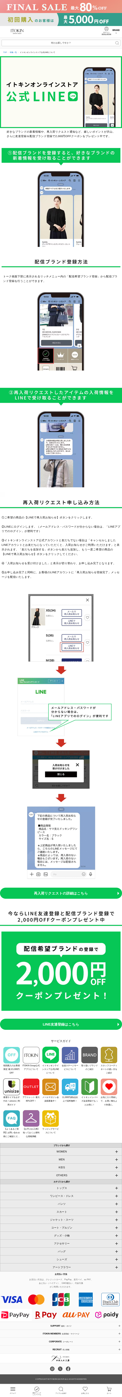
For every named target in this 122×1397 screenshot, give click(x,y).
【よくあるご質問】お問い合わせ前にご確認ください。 (11, 1133)
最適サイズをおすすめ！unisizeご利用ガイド (11, 1101)
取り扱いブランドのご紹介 (89, 1067)
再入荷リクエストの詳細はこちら (61, 893)
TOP (5, 52)
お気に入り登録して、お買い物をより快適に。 (109, 1101)
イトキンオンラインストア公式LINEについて (50, 1069)
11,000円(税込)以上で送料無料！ (70, 1099)
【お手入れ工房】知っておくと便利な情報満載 (31, 1133)
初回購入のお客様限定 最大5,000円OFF (11, 1069)
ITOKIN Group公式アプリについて (31, 1067)
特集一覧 (13, 52)
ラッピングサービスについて (50, 1131)
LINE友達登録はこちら (61, 1024)
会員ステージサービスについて (70, 1067)
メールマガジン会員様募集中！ (50, 1099)
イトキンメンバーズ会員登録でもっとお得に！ (89, 1101)
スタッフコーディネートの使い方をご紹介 (109, 1069)
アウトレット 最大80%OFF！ (31, 1099)
